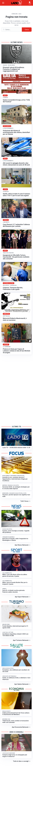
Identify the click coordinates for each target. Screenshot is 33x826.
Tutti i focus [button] (24, 501)
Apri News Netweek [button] (22, 545)
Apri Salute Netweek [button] (21, 684)
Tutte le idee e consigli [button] (21, 761)
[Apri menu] (3, 3)
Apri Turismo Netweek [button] (21, 640)
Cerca (27, 29)
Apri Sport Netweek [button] (22, 597)
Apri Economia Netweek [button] (20, 727)
